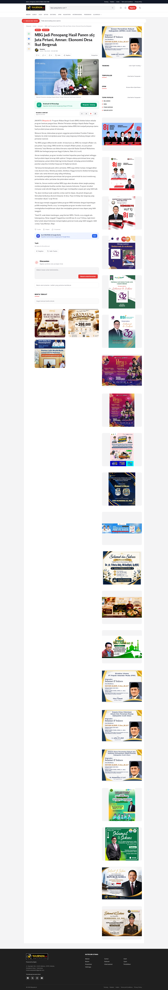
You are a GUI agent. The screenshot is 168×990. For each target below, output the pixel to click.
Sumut (34, 14)
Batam (46, 14)
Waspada (28, 26)
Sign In (132, 8)
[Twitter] (32, 978)
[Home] (121, 8)
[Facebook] (28, 978)
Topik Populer (107, 97)
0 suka (39, 229)
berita (34, 26)
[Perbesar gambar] (95, 63)
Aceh (40, 14)
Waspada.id (46, 120)
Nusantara (67, 14)
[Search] (112, 8)
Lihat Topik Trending (134, 65)
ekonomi (40, 26)
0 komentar (57, 229)
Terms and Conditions (127, 1)
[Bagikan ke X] (29, 44)
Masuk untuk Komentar (88, 276)
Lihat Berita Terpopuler (133, 76)
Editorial (53, 14)
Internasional (77, 14)
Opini (59, 14)
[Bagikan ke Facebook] (29, 39)
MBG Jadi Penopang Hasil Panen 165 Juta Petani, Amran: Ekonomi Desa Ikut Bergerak (68, 26)
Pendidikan (87, 14)
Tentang (106, 1)
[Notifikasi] (125, 8)
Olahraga (96, 14)
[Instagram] (37, 978)
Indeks (118, 1)
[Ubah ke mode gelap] (140, 8)
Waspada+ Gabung (89, 105)
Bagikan (40, 251)
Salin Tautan (53, 251)
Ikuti (94, 236)
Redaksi (112, 1)
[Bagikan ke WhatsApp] (29, 34)
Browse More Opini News (133, 87)
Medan (28, 14)
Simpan (47, 229)
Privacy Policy (138, 1)
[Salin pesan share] (29, 49)
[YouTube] (42, 978)
